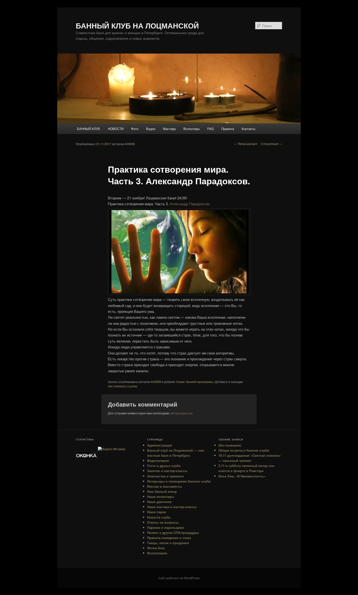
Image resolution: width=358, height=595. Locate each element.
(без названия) (229, 445)
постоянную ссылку (122, 386)
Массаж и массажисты (164, 486)
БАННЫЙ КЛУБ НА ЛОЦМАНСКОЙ (137, 25)
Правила (227, 128)
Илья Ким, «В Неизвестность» (241, 476)
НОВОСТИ (115, 128)
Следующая (271, 143)
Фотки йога (156, 548)
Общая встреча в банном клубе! (243, 450)
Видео (150, 128)
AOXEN (129, 144)
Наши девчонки (159, 501)
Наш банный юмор (162, 491)
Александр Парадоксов (189, 203)
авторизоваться (181, 413)
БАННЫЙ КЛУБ (88, 128)
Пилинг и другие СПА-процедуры (173, 532)
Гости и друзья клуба (163, 465)
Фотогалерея (157, 553)
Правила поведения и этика (169, 537)
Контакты (248, 128)
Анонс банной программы (194, 382)
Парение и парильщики (165, 527)
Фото (134, 128)
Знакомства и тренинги (165, 476)
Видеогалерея (158, 460)
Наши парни (156, 512)
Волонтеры (191, 128)
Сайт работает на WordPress (179, 578)
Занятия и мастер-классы (167, 470)
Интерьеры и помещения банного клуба (178, 481)
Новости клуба (158, 517)
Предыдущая (245, 143)
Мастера (169, 128)
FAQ (210, 128)
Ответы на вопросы (163, 522)
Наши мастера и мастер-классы (172, 506)
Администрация (159, 445)
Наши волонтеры (160, 496)
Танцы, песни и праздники (168, 542)
